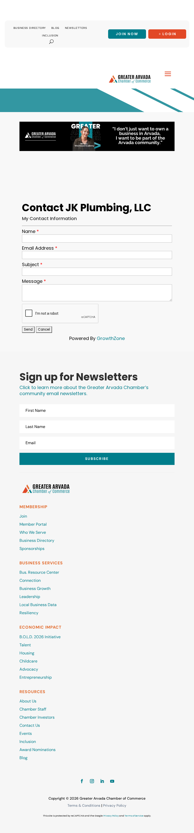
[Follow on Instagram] (92, 781)
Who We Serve (32, 532)
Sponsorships (31, 548)
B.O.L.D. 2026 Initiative (40, 636)
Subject (30, 265)
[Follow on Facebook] (82, 781)
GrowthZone (111, 338)
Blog (55, 28)
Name (28, 231)
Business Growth (35, 588)
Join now (127, 33)
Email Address (38, 248)
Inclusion (50, 35)
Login (169, 33)
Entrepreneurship (36, 677)
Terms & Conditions (83, 805)
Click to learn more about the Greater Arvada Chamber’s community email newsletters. (84, 390)
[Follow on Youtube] (112, 781)
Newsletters (76, 28)
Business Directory (29, 28)
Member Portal (33, 524)
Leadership (29, 596)
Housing (26, 653)
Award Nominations (37, 749)
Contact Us (29, 725)
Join (23, 516)
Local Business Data (38, 604)
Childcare (28, 661)
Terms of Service (134, 815)
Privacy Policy (114, 805)
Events (25, 733)
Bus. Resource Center (39, 572)
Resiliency (28, 612)
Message (32, 281)
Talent (25, 645)
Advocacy (28, 669)
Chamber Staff (32, 709)
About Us (27, 701)
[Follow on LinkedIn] (102, 781)
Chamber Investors (37, 717)
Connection (30, 580)
